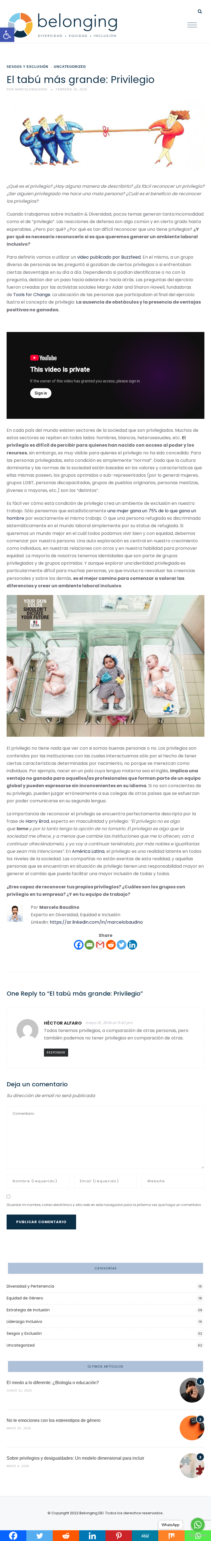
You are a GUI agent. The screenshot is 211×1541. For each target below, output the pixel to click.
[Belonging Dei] (67, 25)
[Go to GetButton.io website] (198, 1535)
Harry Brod (37, 821)
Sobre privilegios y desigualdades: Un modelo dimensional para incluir (75, 1458)
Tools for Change (31, 294)
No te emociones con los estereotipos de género (54, 1420)
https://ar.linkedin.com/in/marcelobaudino (96, 922)
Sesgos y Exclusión (27, 67)
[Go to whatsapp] (198, 1525)
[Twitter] (121, 945)
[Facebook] (79, 945)
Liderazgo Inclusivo (24, 1321)
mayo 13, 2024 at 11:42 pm (109, 1022)
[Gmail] (100, 945)
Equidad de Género (25, 1298)
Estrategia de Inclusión (28, 1310)
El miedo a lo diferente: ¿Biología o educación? (53, 1382)
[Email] (89, 945)
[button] (7, 35)
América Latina (88, 851)
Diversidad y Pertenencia (30, 1286)
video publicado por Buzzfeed (109, 257)
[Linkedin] (132, 945)
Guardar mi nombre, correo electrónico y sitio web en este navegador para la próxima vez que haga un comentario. (104, 1204)
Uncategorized (70, 67)
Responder (56, 1052)
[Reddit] (111, 945)
